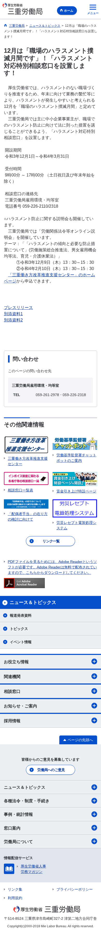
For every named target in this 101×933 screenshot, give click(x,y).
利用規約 (15, 898)
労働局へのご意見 (51, 770)
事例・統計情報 (18, 814)
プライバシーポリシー (74, 889)
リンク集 (15, 889)
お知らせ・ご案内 (20, 706)
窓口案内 (12, 828)
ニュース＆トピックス (24, 787)
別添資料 (12, 314)
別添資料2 (13, 320)
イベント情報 (21, 642)
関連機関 (12, 676)
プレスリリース (18, 307)
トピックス (19, 629)
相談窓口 (12, 691)
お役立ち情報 (16, 662)
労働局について (18, 841)
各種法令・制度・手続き (26, 801)
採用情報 (12, 721)
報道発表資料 (21, 615)
